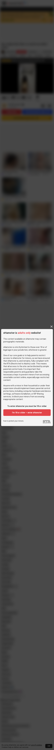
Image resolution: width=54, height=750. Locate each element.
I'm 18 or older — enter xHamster (27, 412)
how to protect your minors (13, 421)
